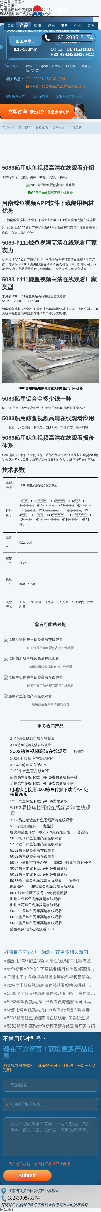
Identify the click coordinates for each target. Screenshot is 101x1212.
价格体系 (42, 128)
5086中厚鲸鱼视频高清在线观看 (36, 911)
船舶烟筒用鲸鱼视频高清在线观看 (50, 648)
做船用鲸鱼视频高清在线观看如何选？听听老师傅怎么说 (52, 1010)
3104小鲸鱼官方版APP (28, 765)
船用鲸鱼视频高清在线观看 (50, 704)
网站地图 (7, 1210)
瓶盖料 (79, 752)
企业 (77, 26)
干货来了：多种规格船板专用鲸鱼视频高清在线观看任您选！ (52, 977)
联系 (91, 26)
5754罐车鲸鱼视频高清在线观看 (36, 844)
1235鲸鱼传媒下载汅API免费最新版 (39, 801)
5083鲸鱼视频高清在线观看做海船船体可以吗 (49, 1002)
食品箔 (48, 826)
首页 (10, 26)
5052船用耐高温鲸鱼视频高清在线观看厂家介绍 (51, 1026)
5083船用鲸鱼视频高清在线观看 (36, 881)
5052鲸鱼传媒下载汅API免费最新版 (39, 874)
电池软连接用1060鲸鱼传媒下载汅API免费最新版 (49, 792)
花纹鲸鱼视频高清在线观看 (53, 887)
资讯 (51, 26)
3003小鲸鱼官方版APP (72, 862)
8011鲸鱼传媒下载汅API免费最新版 (38, 893)
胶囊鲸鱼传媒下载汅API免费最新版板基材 (43, 777)
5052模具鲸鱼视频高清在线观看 (36, 838)
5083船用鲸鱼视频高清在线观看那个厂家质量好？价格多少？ (60, 87)
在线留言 (75, 128)
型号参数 (59, 128)
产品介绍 (8, 128)
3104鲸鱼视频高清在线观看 (32, 739)
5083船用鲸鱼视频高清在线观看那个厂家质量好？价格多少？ (52, 993)
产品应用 (25, 128)
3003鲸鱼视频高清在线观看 (38, 751)
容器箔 (82, 832)
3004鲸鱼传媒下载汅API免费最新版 (39, 868)
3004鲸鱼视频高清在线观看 (30, 745)
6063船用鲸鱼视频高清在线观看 (36, 917)
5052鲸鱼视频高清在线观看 (32, 856)
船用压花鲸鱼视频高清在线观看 (35, 905)
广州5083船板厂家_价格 (46, 79)
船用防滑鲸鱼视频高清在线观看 (50, 667)
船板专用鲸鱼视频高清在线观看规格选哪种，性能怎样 (52, 985)
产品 (24, 25)
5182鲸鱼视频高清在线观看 (32, 850)
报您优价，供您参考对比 (38, 111)
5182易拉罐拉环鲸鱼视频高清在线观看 (50, 810)
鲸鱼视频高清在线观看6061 (32, 929)
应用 (37, 26)
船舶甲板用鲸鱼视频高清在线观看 (50, 685)
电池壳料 (17, 887)
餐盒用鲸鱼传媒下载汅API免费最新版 (40, 832)
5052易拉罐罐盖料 (23, 826)
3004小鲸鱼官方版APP (31, 758)
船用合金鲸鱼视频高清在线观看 (35, 899)
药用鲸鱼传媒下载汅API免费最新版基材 (42, 783)
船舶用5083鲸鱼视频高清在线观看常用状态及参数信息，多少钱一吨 (52, 961)
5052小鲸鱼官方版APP (28, 862)
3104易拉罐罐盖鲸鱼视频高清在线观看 (41, 820)
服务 (64, 26)
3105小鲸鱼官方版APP (29, 771)
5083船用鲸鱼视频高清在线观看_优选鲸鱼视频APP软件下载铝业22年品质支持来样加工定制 (52, 1018)
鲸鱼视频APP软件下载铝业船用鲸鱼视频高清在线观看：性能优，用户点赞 (52, 969)
